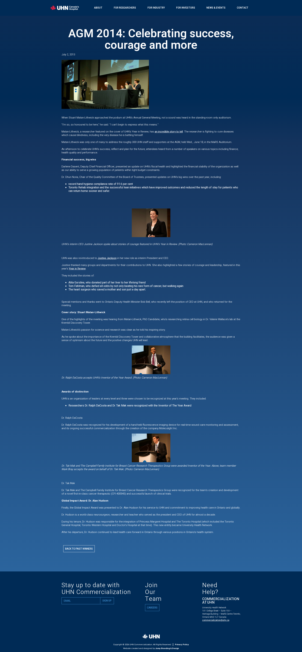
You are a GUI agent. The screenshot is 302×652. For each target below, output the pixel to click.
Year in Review (77, 269)
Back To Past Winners (79, 549)
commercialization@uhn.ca (215, 620)
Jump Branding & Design (167, 648)
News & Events (215, 8)
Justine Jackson (107, 258)
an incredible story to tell (169, 132)
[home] (68, 7)
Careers (152, 608)
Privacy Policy (182, 644)
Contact (242, 8)
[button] (98, 8)
